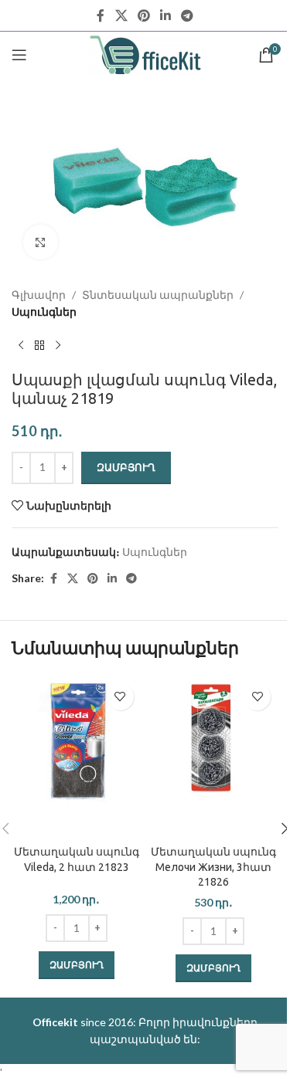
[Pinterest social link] (143, 15)
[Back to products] (39, 346)
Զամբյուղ (126, 467)
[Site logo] (145, 53)
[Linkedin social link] (165, 15)
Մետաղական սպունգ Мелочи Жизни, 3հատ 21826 (213, 866)
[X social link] (121, 15)
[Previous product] (21, 346)
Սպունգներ (44, 311)
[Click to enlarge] (40, 242)
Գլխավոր (39, 294)
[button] (76, 965)
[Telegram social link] (187, 15)
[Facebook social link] (100, 15)
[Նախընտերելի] (120, 696)
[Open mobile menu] (19, 54)
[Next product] (58, 346)
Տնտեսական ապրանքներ (158, 294)
